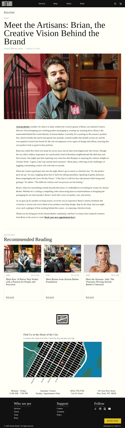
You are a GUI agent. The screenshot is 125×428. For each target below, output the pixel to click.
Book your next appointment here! (60, 217)
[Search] (115, 3)
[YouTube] (109, 409)
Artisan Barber (23, 127)
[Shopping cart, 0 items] (120, 3)
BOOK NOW (112, 421)
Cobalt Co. (117, 426)
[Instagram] (100, 409)
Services (42, 4)
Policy (59, 415)
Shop (55, 4)
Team (16, 415)
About (68, 4)
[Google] (105, 409)
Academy (60, 412)
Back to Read (9, 12)
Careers (60, 408)
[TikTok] (95, 409)
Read (82, 4)
